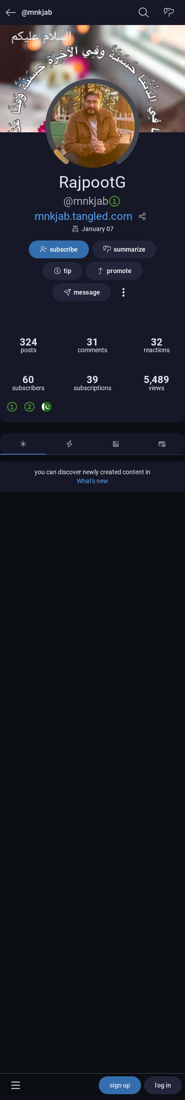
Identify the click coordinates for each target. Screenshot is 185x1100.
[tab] (23, 444)
